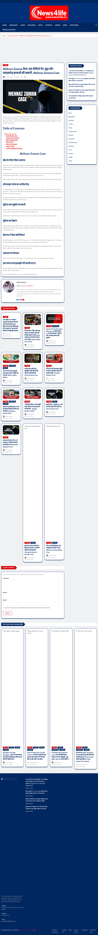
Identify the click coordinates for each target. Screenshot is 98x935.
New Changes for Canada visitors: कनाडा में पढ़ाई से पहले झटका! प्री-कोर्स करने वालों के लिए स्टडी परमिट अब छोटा (36, 755)
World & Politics (9, 30)
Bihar (70, 113)
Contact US (64, 931)
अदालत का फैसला (10, 146)
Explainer (31, 25)
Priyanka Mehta (34, 762)
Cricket (71, 124)
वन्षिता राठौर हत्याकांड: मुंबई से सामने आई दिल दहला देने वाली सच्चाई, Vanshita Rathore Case (54, 371)
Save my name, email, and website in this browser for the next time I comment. (27, 608)
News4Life (22, 930)
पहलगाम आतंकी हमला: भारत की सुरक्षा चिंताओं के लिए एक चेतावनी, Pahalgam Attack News (11, 410)
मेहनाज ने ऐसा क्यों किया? (11, 144)
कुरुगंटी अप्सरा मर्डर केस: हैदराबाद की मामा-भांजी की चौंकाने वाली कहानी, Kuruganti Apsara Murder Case (32, 550)
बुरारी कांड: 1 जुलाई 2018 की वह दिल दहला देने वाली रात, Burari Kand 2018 (54, 406)
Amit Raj (8, 334)
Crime (22, 25)
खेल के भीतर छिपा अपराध (11, 136)
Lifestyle (48, 25)
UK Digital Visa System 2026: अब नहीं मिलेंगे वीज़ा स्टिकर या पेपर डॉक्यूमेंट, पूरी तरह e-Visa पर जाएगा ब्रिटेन (60, 755)
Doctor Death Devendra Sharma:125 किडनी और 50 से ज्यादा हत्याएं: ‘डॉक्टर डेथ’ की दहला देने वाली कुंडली (54, 333)
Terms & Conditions (55, 931)
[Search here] (96, 25)
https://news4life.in (27, 286)
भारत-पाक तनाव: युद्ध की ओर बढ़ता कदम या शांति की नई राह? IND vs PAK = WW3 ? (10, 374)
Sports (57, 25)
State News (74, 25)
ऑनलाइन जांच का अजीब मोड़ (12, 138)
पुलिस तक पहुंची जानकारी (12, 140)
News (65, 25)
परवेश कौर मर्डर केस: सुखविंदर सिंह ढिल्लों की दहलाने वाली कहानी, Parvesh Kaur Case (31, 371)
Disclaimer (85, 930)
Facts (40, 25)
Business (71, 120)
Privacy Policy (76, 931)
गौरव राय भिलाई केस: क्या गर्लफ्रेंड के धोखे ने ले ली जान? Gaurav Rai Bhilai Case (54, 549)
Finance (71, 153)
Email (5, 600)
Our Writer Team (93, 931)
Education (71, 139)
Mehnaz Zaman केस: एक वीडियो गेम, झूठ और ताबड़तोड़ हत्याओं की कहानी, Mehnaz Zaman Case (29, 36)
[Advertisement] (49, 49)
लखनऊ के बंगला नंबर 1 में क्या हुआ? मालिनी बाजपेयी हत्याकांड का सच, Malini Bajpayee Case (10, 443)
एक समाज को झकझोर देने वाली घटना (14, 148)
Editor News (29, 930)
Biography (13, 25)
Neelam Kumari (83, 764)
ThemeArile (38, 930)
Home (5, 25)
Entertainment (73, 142)
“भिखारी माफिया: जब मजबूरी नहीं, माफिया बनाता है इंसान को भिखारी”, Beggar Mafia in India (32, 407)
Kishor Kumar (9, 77)
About (70, 930)
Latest (70, 161)
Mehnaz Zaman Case (10, 134)
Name (5, 592)
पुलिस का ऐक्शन (9, 142)
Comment (6, 578)
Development (72, 131)
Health (70, 157)
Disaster (71, 135)
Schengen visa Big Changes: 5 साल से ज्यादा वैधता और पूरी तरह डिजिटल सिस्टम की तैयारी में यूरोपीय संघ (12, 755)
